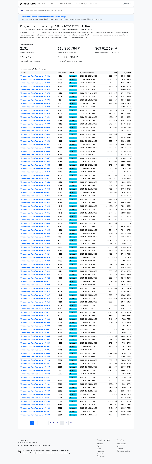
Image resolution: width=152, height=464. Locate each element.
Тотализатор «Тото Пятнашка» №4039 (35, 220)
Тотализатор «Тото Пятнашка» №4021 (35, 281)
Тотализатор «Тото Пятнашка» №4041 (35, 213)
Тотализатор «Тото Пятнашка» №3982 (35, 408)
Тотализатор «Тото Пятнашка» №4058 (35, 155)
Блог (118, 446)
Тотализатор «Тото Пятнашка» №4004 (35, 339)
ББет (99, 449)
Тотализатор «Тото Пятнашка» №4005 (35, 336)
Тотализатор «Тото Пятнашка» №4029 (35, 254)
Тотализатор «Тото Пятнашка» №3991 (35, 377)
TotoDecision (121, 444)
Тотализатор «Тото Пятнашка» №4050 (35, 182)
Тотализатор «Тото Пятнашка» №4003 (35, 343)
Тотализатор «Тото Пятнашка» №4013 (35, 309)
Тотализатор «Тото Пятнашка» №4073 (35, 103)
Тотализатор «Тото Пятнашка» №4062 (35, 141)
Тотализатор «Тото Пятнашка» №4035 (35, 233)
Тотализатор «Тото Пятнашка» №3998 (35, 360)
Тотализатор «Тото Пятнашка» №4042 (35, 209)
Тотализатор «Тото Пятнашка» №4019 (35, 288)
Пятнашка (101, 456)
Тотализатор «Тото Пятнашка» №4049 (35, 185)
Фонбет (100, 444)
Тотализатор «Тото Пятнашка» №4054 (35, 168)
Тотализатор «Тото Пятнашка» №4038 (35, 223)
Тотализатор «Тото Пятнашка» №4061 (35, 144)
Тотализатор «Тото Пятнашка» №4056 (35, 161)
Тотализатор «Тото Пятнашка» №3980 (35, 415)
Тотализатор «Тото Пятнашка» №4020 (35, 285)
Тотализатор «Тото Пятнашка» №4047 (35, 192)
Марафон (100, 451)
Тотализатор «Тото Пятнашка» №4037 (35, 227)
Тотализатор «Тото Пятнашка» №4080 (35, 79)
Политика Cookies (123, 451)
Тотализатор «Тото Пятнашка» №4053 (35, 172)
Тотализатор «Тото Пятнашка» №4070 (35, 114)
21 (66, 423)
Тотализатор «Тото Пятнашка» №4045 (35, 199)
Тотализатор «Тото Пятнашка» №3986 (35, 394)
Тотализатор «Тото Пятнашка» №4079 (35, 83)
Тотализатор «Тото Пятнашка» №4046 (35, 196)
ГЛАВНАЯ (42, 4)
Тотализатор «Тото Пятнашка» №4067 (35, 124)
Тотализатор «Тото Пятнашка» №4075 (35, 96)
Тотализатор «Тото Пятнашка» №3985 (35, 398)
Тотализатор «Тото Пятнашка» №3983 (35, 405)
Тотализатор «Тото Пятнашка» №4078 (35, 86)
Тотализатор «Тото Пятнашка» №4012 (35, 312)
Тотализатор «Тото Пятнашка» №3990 (35, 381)
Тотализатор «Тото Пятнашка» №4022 (35, 278)
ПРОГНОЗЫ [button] (73, 4)
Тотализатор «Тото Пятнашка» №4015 (35, 302)
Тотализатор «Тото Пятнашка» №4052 (35, 175)
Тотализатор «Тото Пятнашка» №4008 (35, 326)
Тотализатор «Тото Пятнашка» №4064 (35, 134)
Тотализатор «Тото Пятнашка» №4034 (35, 237)
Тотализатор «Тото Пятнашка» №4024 (35, 271)
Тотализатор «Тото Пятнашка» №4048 (35, 189)
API (96, 4)
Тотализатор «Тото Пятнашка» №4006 (35, 333)
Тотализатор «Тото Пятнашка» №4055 (35, 165)
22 (71, 423)
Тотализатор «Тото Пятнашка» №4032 (35, 244)
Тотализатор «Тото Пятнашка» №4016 (35, 298)
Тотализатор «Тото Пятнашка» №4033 (35, 240)
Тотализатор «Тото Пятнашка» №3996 (35, 367)
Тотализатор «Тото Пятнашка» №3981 (35, 411)
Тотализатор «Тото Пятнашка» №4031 (35, 247)
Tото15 (99, 446)
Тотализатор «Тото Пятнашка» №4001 (35, 350)
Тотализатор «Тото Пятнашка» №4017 (35, 295)
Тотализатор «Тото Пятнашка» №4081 (35, 76)
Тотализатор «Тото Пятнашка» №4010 (35, 319)
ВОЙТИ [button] (128, 4)
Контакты (120, 449)
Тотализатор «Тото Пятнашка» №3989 (35, 384)
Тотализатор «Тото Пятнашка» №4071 (35, 110)
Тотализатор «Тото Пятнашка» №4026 (35, 264)
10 (58, 423)
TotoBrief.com (23, 440)
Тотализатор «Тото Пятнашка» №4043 (35, 206)
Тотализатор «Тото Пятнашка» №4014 (35, 305)
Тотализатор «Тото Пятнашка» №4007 (35, 329)
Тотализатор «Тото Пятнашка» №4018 (35, 292)
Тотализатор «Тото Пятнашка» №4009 (35, 322)
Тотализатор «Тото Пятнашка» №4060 (35, 148)
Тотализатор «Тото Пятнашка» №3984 (35, 401)
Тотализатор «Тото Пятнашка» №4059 (35, 151)
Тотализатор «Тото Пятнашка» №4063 (35, 138)
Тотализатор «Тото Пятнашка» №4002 (35, 346)
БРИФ (50, 4)
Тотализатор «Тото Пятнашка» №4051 (35, 179)
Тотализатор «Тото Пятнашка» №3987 (35, 391)
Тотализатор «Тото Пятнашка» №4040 (35, 216)
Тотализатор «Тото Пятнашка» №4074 (35, 100)
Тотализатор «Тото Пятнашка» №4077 (35, 90)
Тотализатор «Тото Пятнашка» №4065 (35, 131)
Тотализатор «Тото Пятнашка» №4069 (35, 117)
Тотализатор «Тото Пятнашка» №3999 (35, 357)
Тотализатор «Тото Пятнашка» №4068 (35, 120)
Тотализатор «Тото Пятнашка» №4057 (35, 158)
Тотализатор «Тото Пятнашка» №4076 (35, 93)
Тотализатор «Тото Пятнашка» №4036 (35, 230)
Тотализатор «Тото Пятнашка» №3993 (35, 370)
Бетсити (100, 453)
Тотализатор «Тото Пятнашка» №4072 (35, 107)
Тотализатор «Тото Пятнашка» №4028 (35, 257)
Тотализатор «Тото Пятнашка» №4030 (35, 250)
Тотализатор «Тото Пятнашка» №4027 (35, 261)
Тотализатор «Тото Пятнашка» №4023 (35, 274)
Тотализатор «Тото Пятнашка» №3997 (35, 363)
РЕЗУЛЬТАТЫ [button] (86, 4)
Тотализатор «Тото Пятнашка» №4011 (35, 316)
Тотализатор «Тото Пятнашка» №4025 (35, 268)
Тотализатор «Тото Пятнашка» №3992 (35, 374)
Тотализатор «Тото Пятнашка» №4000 (35, 353)
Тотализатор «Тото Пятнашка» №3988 (35, 387)
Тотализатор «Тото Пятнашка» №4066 (35, 127)
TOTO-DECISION (60, 4)
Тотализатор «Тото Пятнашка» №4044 (35, 203)
